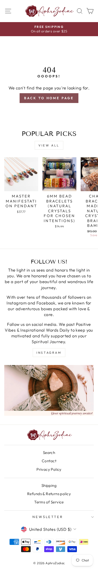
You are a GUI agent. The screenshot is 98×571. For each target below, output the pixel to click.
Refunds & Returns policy (49, 493)
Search (49, 452)
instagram (48, 352)
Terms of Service (49, 502)
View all (49, 145)
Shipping (49, 485)
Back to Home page (49, 98)
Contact (49, 460)
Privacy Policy (49, 469)
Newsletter (47, 517)
